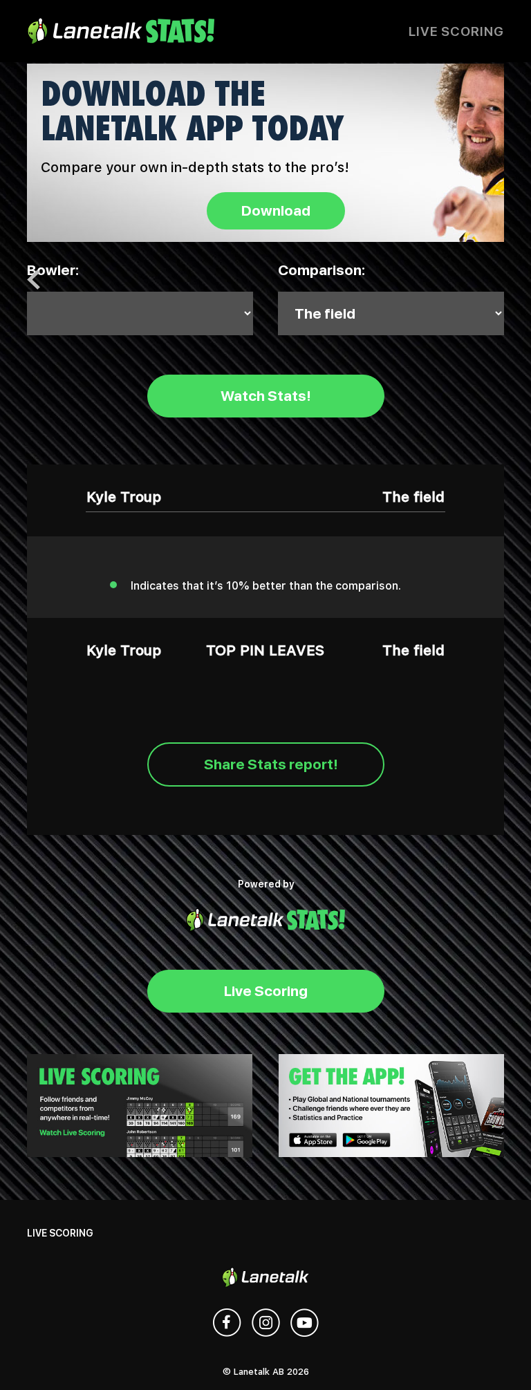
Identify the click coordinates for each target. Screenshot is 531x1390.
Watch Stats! (266, 395)
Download (275, 210)
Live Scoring (456, 31)
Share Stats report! (271, 764)
